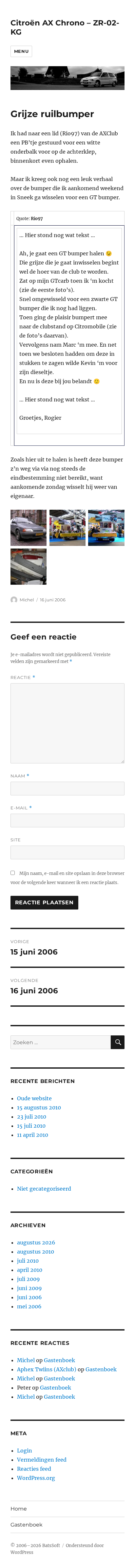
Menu (21, 51)
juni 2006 (29, 1297)
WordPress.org (36, 1478)
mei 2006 (29, 1306)
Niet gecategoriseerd (44, 1188)
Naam (19, 776)
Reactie (22, 677)
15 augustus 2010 (39, 1107)
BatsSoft (51, 1545)
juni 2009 (29, 1288)
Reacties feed (34, 1469)
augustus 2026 (36, 1242)
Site (15, 839)
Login (24, 1450)
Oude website (34, 1098)
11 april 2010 (32, 1135)
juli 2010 (28, 1260)
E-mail (21, 808)
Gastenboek (59, 1360)
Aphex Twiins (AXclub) (46, 1369)
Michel (27, 599)
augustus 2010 (35, 1251)
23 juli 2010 (31, 1116)
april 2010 (29, 1270)
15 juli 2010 (31, 1125)
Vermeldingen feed (42, 1459)
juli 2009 (28, 1279)
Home (18, 1509)
